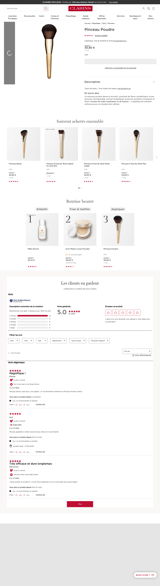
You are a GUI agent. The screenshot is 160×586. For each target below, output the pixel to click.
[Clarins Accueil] (80, 9)
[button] (120, 82)
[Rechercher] (46, 8)
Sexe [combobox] (26, 341)
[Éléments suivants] (156, 157)
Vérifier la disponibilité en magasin (120, 68)
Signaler (40, 404)
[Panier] (153, 8)
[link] (74, 312)
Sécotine (13, 467)
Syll (11, 417)
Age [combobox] (39, 341)
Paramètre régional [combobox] (98, 341)
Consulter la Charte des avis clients (80, 289)
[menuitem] (143, 8)
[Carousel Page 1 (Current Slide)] (79, 188)
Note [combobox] (12, 341)
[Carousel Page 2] (81, 188)
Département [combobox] (57, 341)
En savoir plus (120, 41)
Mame (12, 376)
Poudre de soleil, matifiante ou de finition (109, 102)
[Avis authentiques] (20, 301)
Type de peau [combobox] (76, 341)
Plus (80, 504)
